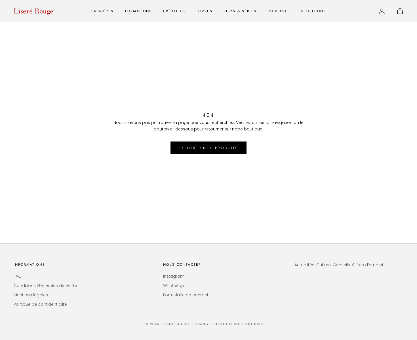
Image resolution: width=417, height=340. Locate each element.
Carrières (102, 11)
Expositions (312, 11)
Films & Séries (240, 11)
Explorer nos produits (208, 148)
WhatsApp (173, 285)
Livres (205, 11)
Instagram (173, 276)
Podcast (277, 11)
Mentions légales (31, 295)
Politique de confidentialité (40, 304)
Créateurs (175, 11)
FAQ (18, 276)
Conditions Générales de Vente (45, 285)
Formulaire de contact (185, 295)
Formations (138, 11)
